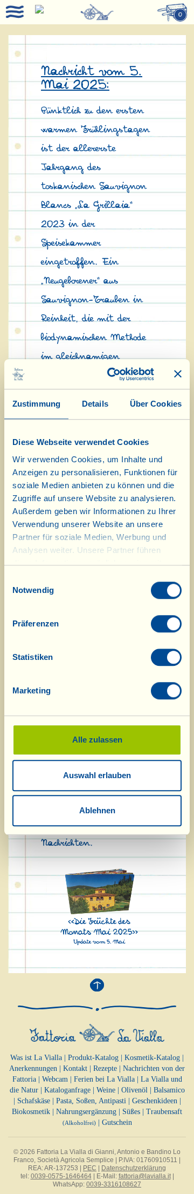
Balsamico (169, 1090)
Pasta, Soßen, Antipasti (91, 1101)
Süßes (131, 1112)
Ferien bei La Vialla (104, 1079)
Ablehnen (97, 810)
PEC (89, 1168)
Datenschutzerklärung (133, 1168)
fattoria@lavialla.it (145, 1176)
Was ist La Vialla (36, 1058)
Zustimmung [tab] (36, 403)
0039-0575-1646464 (61, 1176)
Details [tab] (95, 403)
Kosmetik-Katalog (152, 1058)
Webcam (55, 1079)
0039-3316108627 (113, 1184)
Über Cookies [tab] (156, 403)
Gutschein (117, 1122)
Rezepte (105, 1068)
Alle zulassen (97, 739)
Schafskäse (33, 1101)
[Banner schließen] (178, 374)
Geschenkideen (154, 1101)
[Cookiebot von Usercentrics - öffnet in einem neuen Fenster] (113, 374)
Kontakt (75, 1068)
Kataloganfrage (67, 1090)
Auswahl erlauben (97, 775)
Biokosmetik (31, 1112)
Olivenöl (134, 1090)
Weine (105, 1090)
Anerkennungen (33, 1068)
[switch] (166, 623)
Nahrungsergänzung (86, 1112)
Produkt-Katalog (93, 1058)
